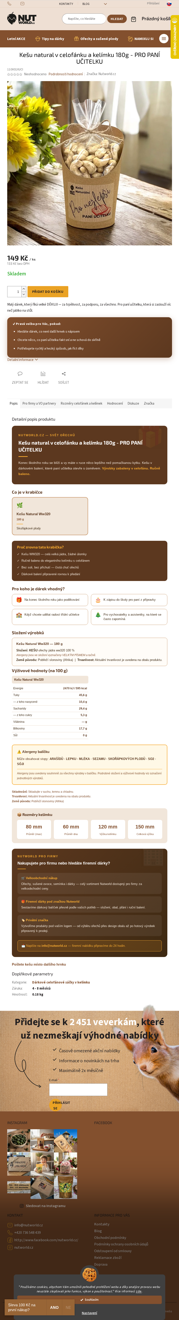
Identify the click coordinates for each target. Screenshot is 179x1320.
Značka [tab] (149, 403)
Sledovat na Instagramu (45, 1205)
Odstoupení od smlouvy (112, 1251)
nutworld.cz (23, 1247)
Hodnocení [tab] (115, 403)
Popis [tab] (14, 403)
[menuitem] (16, 38)
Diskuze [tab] (133, 403)
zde (139, 1291)
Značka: (101, 74)
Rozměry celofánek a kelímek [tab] (81, 403)
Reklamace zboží (107, 1257)
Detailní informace (20, 359)
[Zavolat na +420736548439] (14, 3)
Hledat (117, 19)
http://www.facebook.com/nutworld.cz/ (46, 1240)
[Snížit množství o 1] (23, 294)
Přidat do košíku (48, 292)
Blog (86, 4)
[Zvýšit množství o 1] (23, 289)
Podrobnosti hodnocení (65, 74)
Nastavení (89, 1313)
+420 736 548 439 (27, 1232)
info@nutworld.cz (28, 1225)
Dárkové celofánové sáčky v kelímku (61, 982)
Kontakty (66, 4)
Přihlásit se (57, 1105)
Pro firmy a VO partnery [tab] (39, 403)
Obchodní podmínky (110, 1237)
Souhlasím (92, 1299)
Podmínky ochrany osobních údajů (121, 1244)
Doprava (100, 1264)
